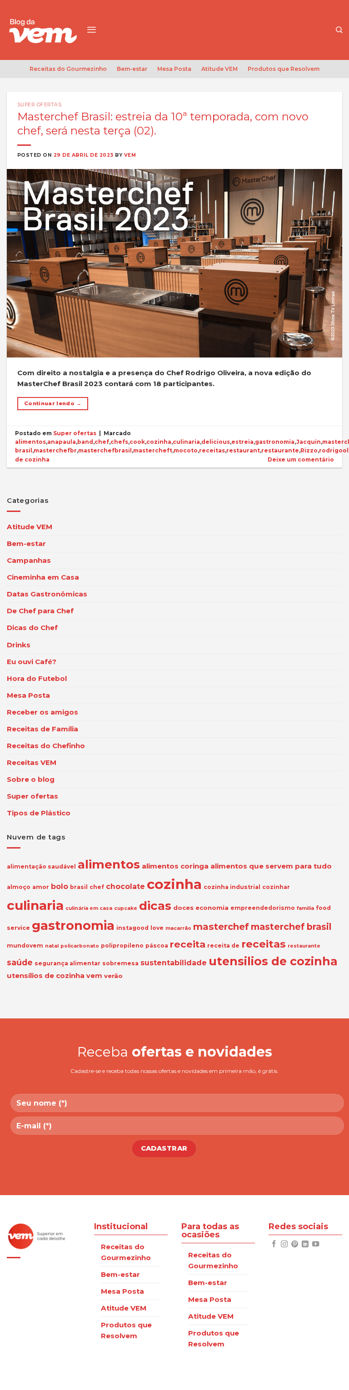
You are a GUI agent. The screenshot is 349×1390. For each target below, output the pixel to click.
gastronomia (274, 441)
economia (212, 907)
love (157, 927)
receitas (212, 450)
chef (102, 441)
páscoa (156, 945)
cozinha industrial (232, 887)
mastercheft (152, 450)
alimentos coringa (175, 866)
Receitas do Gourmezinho (68, 68)
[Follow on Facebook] (273, 1244)
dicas (155, 906)
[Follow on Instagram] (284, 1244)
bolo (59, 886)
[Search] (339, 29)
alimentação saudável (41, 866)
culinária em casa (88, 908)
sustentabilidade (173, 962)
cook (137, 441)
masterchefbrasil (105, 450)
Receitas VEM (31, 762)
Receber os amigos (42, 712)
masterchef (221, 926)
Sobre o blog (31, 779)
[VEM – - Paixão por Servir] (43, 30)
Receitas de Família (42, 729)
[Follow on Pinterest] (294, 1244)
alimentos (30, 441)
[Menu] (91, 29)
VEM (130, 155)
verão (113, 975)
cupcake (125, 908)
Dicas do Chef (32, 627)
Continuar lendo (52, 403)
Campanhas (29, 560)
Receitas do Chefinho (46, 745)
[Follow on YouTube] (315, 1244)
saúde (20, 962)
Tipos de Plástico (38, 813)
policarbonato (79, 946)
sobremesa (120, 963)
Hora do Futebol (37, 678)
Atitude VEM (219, 68)
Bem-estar (132, 68)
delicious (215, 441)
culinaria (186, 441)
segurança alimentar (67, 963)
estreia (242, 441)
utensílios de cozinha (46, 975)
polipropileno (122, 945)
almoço (18, 887)
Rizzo (309, 450)
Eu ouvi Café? (31, 661)
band (85, 441)
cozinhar (276, 887)
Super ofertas (39, 105)
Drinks (18, 644)
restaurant (243, 450)
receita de (223, 945)
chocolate (125, 886)
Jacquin (308, 441)
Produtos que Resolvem (283, 68)
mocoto (186, 450)
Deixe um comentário (301, 459)
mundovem (25, 945)
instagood (132, 927)
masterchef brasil (291, 926)
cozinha (158, 441)
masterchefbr (55, 450)
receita (187, 944)
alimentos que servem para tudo (271, 866)
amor (40, 887)
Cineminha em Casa (43, 577)
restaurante (280, 450)
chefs (119, 441)
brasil (79, 887)
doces (183, 907)
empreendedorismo (262, 907)
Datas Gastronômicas (47, 594)
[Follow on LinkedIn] (305, 1244)
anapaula (61, 441)
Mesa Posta (174, 68)
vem (94, 976)
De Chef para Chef (40, 610)
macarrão (178, 928)
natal (52, 946)
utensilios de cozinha (273, 961)
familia (305, 908)
